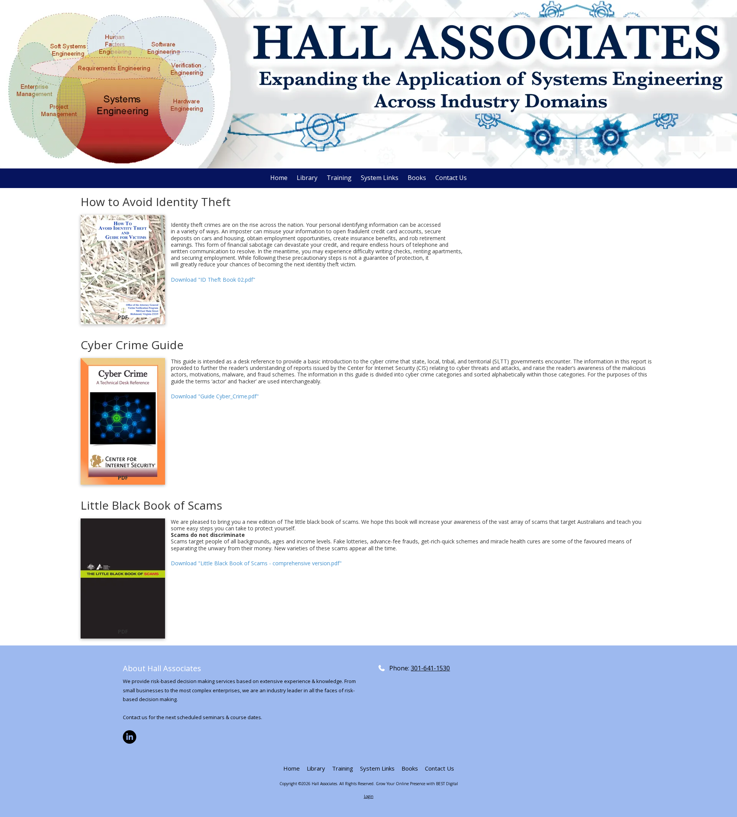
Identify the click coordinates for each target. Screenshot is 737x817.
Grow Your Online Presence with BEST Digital (417, 783)
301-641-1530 (430, 668)
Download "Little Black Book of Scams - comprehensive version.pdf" (256, 563)
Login (368, 796)
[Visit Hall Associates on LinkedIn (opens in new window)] (129, 737)
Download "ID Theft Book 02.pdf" (213, 279)
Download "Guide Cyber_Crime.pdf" (215, 396)
